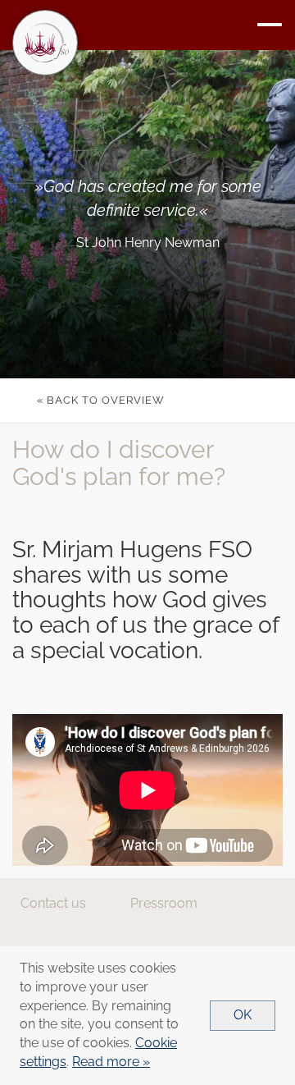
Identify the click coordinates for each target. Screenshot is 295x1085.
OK (243, 1015)
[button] (269, 25)
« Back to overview (101, 400)
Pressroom (163, 903)
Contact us (53, 903)
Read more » (111, 1061)
